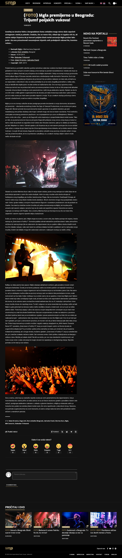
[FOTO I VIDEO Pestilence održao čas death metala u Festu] (103, 520)
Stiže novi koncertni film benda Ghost (98, 72)
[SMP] (9, 548)
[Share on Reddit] (67, 432)
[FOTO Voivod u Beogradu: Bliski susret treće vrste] (18, 520)
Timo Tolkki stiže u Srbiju (93, 57)
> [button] (114, 105)
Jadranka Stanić (33, 60)
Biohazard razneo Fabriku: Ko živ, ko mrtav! (46, 531)
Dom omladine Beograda (35, 421)
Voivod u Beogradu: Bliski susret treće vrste (18, 531)
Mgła (20, 49)
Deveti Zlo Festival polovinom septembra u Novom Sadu (93, 40)
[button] (109, 3)
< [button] (85, 105)
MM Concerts (9, 424)
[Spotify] (115, 548)
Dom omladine (23, 52)
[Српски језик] (104, 3)
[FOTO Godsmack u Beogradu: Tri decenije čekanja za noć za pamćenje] (75, 520)
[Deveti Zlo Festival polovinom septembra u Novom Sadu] (112, 41)
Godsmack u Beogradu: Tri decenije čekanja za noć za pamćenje (75, 532)
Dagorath (23, 421)
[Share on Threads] (76, 432)
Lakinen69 (29, 554)
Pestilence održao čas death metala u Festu (103, 531)
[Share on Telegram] (71, 432)
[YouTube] (110, 548)
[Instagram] (113, 548)
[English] (101, 3)
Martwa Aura (59, 421)
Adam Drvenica (20, 60)
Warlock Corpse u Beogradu (94, 50)
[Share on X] (62, 432)
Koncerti (28, 10)
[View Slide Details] (100, 105)
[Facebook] (108, 548)
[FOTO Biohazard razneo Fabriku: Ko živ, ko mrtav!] (47, 520)
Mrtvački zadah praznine (95, 65)
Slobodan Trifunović (22, 57)
